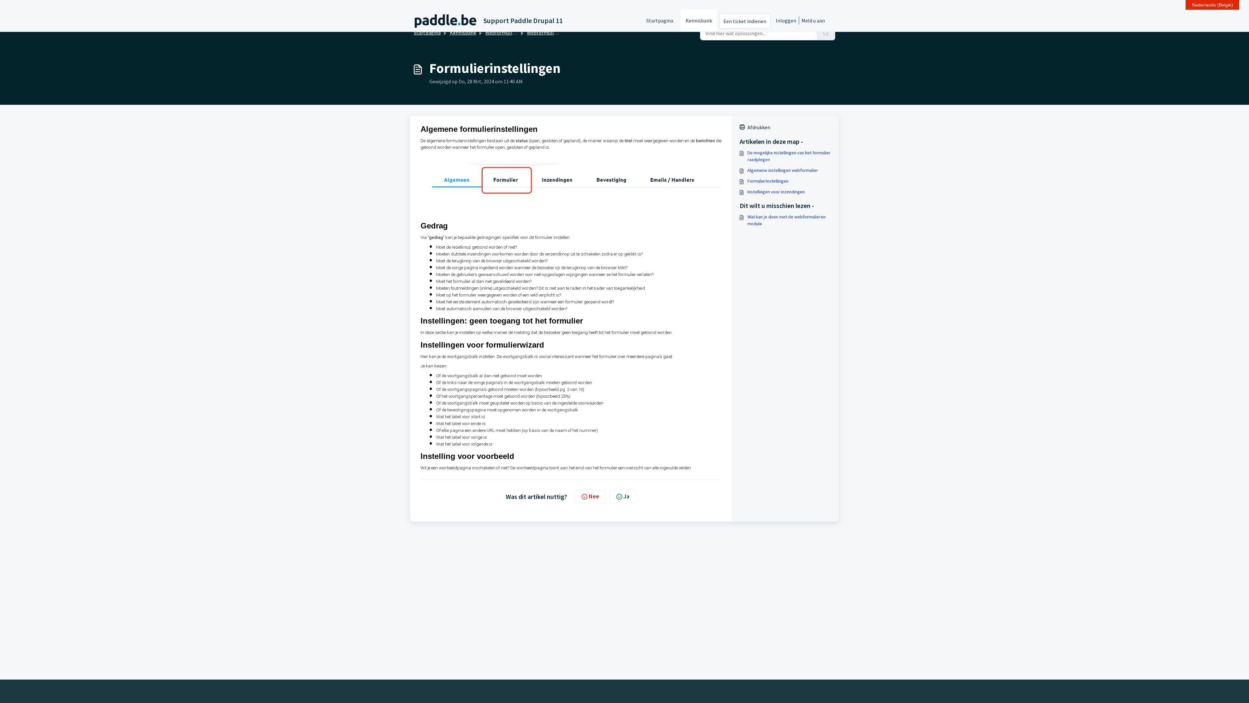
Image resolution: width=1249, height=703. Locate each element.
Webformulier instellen (553, 32)
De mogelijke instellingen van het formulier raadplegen (788, 156)
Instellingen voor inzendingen (776, 192)
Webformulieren (503, 32)
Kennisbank (699, 20)
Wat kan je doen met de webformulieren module (786, 220)
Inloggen (786, 20)
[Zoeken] (826, 33)
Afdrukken (758, 127)
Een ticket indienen (744, 21)
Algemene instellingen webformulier (782, 170)
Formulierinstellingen (767, 181)
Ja (626, 496)
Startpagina (659, 20)
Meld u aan (813, 20)
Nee (594, 496)
